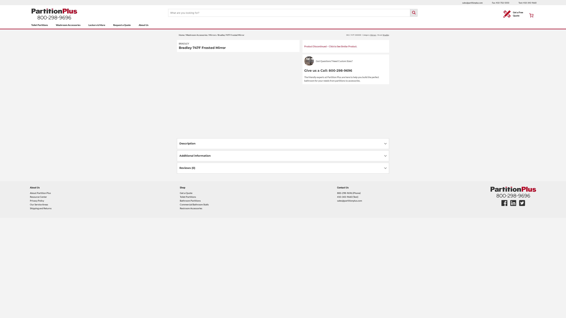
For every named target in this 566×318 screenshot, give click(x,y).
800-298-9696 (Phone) (349, 193)
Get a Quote (186, 193)
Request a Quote (122, 25)
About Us (143, 25)
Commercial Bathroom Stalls (194, 204)
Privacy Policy (37, 200)
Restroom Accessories (191, 208)
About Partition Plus (40, 193)
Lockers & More (96, 25)
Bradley (184, 43)
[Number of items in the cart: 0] (531, 15)
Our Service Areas (39, 204)
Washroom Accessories (68, 25)
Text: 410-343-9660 (528, 3)
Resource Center (38, 196)
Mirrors (212, 35)
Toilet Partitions (39, 25)
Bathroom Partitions (190, 200)
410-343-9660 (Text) (347, 196)
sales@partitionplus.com (472, 3)
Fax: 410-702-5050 (500, 3)
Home (181, 35)
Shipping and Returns (41, 208)
